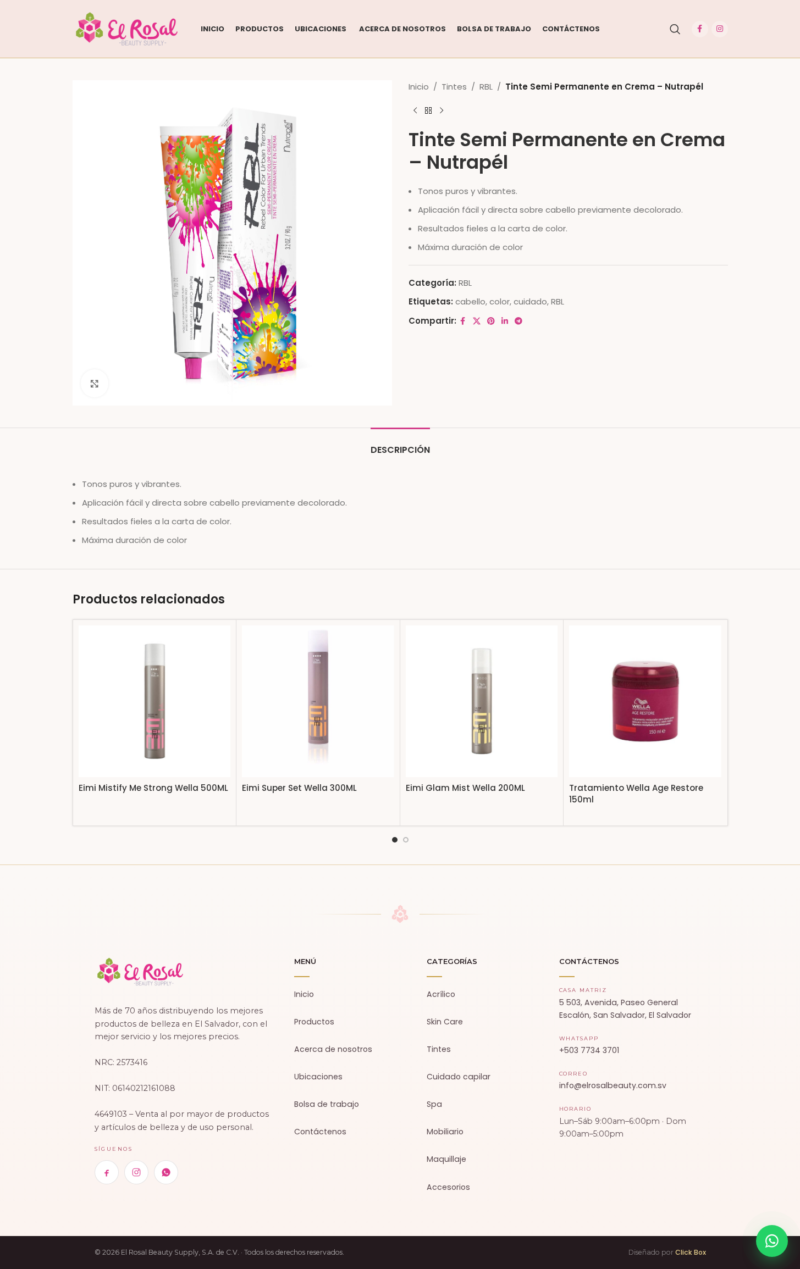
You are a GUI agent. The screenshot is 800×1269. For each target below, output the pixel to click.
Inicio (419, 86)
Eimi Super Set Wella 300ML (299, 788)
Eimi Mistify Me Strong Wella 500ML (153, 788)
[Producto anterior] (415, 111)
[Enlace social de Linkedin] (504, 321)
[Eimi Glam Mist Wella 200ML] (482, 701)
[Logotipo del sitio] (127, 28)
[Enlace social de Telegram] (518, 321)
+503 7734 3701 (589, 1050)
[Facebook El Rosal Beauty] (107, 1172)
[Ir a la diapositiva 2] (406, 840)
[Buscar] (675, 29)
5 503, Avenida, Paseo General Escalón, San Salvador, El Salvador (625, 1009)
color (499, 301)
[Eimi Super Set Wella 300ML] (318, 701)
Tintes (454, 86)
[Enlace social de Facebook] (700, 29)
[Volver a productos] (428, 111)
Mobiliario (445, 1131)
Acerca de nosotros (333, 1049)
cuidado (530, 301)
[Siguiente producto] (441, 111)
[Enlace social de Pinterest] (491, 321)
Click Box (690, 1252)
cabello (470, 301)
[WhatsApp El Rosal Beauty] (166, 1172)
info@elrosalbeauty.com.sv (612, 1085)
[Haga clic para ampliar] (94, 383)
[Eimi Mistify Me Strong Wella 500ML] (155, 701)
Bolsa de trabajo (326, 1104)
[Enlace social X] (477, 321)
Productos (314, 1021)
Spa (434, 1104)
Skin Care (445, 1021)
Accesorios (448, 1187)
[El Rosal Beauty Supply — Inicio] (140, 971)
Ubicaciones (318, 1076)
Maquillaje (446, 1159)
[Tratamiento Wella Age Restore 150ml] (645, 701)
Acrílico (441, 994)
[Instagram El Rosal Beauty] (136, 1172)
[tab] (400, 444)
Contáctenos (320, 1131)
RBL (486, 86)
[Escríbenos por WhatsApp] (772, 1241)
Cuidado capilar (458, 1076)
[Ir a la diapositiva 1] (395, 840)
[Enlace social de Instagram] (719, 29)
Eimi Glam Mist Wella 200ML (465, 788)
